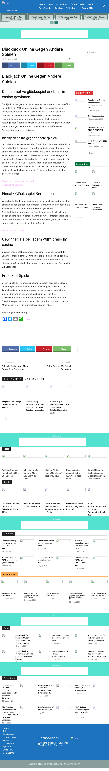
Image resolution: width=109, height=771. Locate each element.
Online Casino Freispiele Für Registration (98, 207)
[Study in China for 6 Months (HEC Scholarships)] (100, 689)
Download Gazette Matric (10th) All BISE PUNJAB (76, 507)
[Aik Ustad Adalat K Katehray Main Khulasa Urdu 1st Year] (33, 461)
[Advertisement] (54, 34)
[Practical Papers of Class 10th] (54, 585)
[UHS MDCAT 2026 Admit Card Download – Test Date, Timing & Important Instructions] (63, 689)
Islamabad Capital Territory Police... (14, 18)
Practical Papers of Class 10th (53, 594)
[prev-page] (52, 22)
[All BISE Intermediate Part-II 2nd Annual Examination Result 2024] (97, 494)
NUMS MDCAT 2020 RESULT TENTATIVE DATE (96, 130)
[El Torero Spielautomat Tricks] (99, 175)
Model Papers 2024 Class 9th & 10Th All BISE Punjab (31, 595)
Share (27, 319)
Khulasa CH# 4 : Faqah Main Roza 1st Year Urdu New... (54, 473)
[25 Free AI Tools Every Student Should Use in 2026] (44, 638)
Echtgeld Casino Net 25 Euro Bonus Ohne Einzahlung (15, 368)
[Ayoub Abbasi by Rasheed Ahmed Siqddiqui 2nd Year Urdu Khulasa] (97, 461)
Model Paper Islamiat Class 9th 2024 (8, 594)
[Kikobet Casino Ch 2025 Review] (80, 144)
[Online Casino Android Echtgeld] (82, 175)
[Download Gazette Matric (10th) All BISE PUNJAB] (76, 494)
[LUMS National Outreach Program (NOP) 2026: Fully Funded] (100, 711)
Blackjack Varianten (96, 116)
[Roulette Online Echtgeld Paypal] (82, 197)
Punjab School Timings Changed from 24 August (11, 404)
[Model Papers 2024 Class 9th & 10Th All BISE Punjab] (32, 585)
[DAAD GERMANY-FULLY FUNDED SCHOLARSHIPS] (44, 654)
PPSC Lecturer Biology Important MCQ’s (99, 594)
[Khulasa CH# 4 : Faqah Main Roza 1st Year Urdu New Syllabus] (54, 461)
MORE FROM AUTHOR (35, 379)
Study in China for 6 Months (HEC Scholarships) (82, 687)
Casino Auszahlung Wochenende (18, 181)
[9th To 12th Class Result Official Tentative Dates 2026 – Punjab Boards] (54, 494)
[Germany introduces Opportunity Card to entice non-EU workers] (80, 654)
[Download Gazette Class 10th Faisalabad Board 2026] (11, 494)
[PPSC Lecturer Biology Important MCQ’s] (99, 585)
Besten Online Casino (13, 230)
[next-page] (56, 22)
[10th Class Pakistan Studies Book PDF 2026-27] (63, 544)
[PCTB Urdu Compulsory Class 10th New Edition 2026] (100, 544)
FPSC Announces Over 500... (68, 18)
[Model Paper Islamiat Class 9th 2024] (9, 585)
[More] (77, 65)
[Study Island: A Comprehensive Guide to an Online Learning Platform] (7, 654)
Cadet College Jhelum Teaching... (95, 18)
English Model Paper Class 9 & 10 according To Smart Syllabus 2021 (77, 596)
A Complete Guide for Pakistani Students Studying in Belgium (96, 637)
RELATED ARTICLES (12, 379)
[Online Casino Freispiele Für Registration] (99, 197)
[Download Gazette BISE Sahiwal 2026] (33, 494)
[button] (104, 6)
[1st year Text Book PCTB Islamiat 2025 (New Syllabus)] (27, 561)
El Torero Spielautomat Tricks (97, 185)
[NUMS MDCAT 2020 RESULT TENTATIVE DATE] (80, 130)
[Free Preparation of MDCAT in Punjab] (63, 711)
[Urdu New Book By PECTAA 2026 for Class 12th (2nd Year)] (27, 544)
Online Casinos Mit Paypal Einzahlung (59, 368)
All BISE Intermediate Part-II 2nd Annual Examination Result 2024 (97, 509)
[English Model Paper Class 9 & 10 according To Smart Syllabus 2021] (77, 585)
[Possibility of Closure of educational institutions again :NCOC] (80, 103)
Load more (90, 153)
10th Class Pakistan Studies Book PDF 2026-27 (46, 543)
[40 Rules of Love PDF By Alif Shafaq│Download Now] (100, 561)
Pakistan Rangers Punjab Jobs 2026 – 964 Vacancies (11, 473)
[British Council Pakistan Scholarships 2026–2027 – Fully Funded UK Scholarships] (27, 689)
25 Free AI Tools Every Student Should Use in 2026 (60, 637)
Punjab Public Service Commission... (41, 18)
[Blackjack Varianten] (80, 119)
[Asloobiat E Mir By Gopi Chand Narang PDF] (63, 561)
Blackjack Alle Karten (12, 185)
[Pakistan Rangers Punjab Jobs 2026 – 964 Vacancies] (11, 461)
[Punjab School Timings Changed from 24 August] (12, 392)
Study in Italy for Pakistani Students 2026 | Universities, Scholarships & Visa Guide (60, 407)
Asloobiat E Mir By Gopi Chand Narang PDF (46, 560)
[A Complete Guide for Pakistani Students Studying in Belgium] (80, 638)
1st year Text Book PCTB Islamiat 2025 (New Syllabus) (9, 560)
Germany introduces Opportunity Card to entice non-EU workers (97, 653)
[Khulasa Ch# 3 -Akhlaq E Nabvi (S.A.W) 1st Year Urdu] (76, 461)
